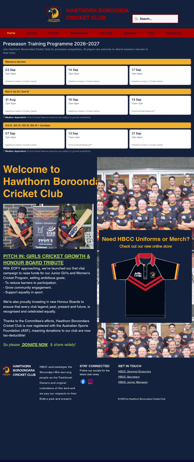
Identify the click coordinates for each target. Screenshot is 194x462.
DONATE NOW (34, 344)
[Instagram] (90, 381)
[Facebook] (83, 381)
